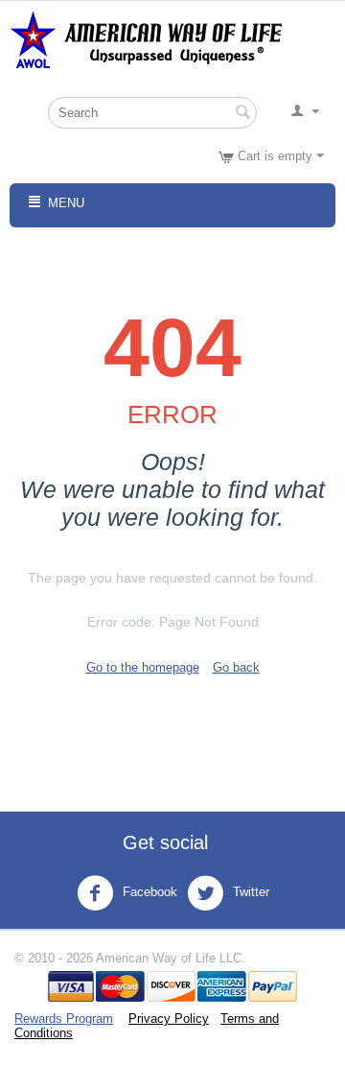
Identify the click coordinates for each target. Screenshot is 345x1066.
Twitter (249, 892)
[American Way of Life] (153, 38)
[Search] (242, 114)
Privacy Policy (168, 1018)
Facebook (148, 892)
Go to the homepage (142, 667)
